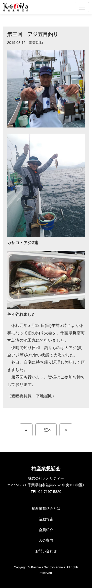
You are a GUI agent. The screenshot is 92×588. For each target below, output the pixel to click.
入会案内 (46, 540)
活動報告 (46, 519)
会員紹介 (46, 530)
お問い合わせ (46, 551)
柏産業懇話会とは (46, 508)
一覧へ (46, 430)
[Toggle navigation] (82, 7)
